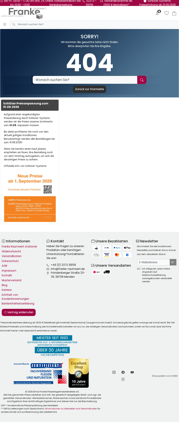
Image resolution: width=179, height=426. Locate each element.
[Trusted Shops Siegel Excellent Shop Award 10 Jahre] (79, 372)
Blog (4, 285)
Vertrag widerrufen (20, 312)
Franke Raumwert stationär (19, 246)
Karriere (7, 290)
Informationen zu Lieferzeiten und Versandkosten (71, 408)
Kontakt (7, 275)
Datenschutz (10, 261)
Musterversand (11, 280)
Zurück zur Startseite (89, 89)
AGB (4, 266)
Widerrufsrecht (11, 251)
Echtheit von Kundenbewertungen (15, 297)
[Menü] (5, 24)
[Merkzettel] (166, 13)
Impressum (9, 270)
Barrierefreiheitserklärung (18, 303)
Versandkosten (12, 256)
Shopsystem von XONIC (165, 375)
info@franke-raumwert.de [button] (68, 269)
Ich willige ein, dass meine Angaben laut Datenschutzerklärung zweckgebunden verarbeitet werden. (157, 275)
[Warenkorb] (174, 13)
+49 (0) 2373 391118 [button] (63, 265)
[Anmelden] (157, 13)
